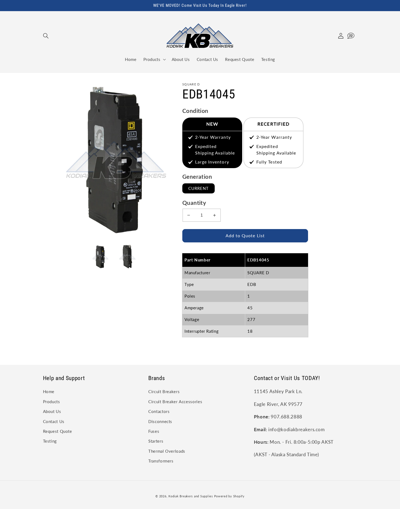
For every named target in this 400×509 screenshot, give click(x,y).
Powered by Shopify (229, 496)
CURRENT (198, 188)
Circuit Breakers (164, 391)
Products (51, 401)
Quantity (194, 202)
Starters (155, 441)
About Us (52, 411)
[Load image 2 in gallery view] (127, 257)
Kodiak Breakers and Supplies (190, 496)
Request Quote (57, 431)
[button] (46, 36)
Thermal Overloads (166, 451)
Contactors (159, 411)
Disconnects (160, 421)
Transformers (161, 460)
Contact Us (53, 421)
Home (49, 391)
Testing (50, 441)
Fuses (153, 431)
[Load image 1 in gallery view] (100, 257)
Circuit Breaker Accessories (175, 401)
